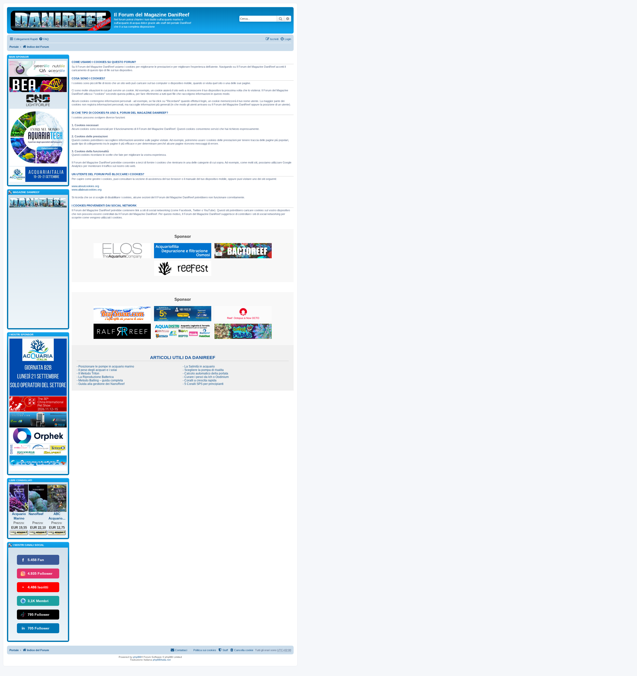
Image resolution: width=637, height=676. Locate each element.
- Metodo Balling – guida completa (100, 380)
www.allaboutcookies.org (87, 189)
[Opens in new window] (122, 251)
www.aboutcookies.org (85, 186)
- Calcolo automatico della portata (205, 373)
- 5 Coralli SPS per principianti (203, 384)
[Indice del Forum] (61, 19)
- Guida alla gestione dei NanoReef (100, 384)
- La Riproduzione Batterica (95, 377)
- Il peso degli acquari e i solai (97, 370)
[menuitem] (44, 39)
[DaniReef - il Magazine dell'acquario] (38, 203)
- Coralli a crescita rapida (199, 380)
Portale (14, 46)
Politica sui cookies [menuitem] (204, 650)
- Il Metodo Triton (88, 373)
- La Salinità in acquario (199, 366)
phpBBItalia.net (162, 659)
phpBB (137, 657)
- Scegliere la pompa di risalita (203, 370)
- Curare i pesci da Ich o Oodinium (206, 377)
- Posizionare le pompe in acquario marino (105, 366)
